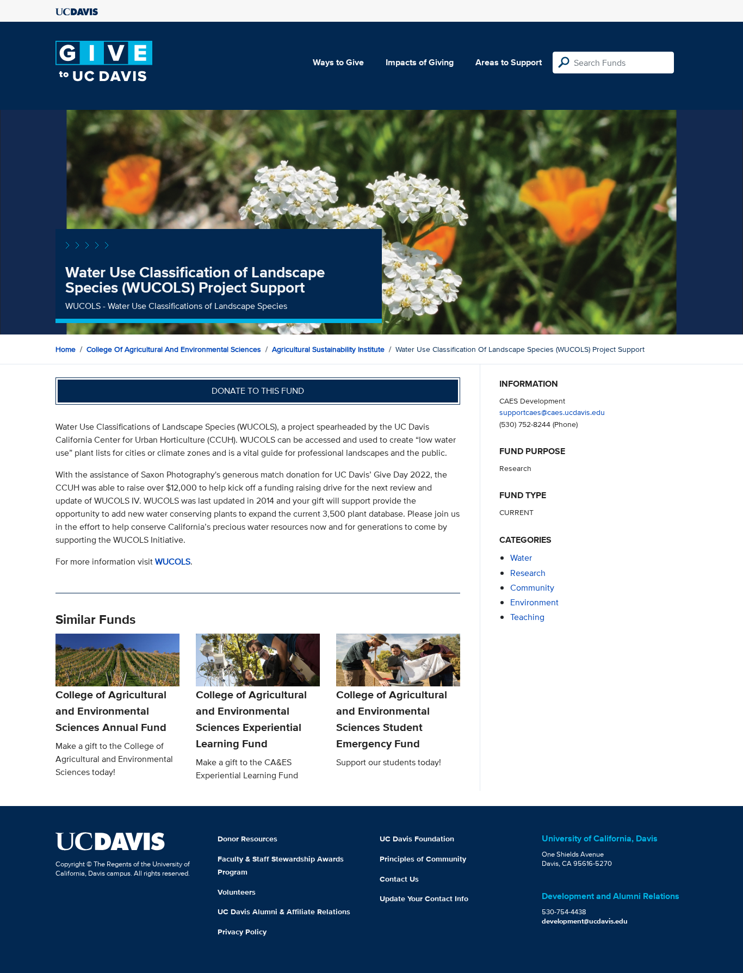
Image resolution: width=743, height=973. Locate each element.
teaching (527, 617)
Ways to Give (338, 62)
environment (534, 602)
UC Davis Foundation (417, 838)
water (521, 557)
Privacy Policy (242, 931)
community (532, 587)
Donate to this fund (258, 391)
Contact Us (399, 878)
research (528, 573)
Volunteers (237, 892)
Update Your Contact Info (424, 898)
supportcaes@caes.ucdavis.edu (552, 412)
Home (65, 349)
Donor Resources (247, 838)
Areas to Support (508, 62)
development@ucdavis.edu (585, 921)
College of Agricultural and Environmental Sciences (173, 349)
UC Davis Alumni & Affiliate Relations (284, 911)
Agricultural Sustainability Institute (328, 349)
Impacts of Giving (420, 62)
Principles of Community (423, 858)
